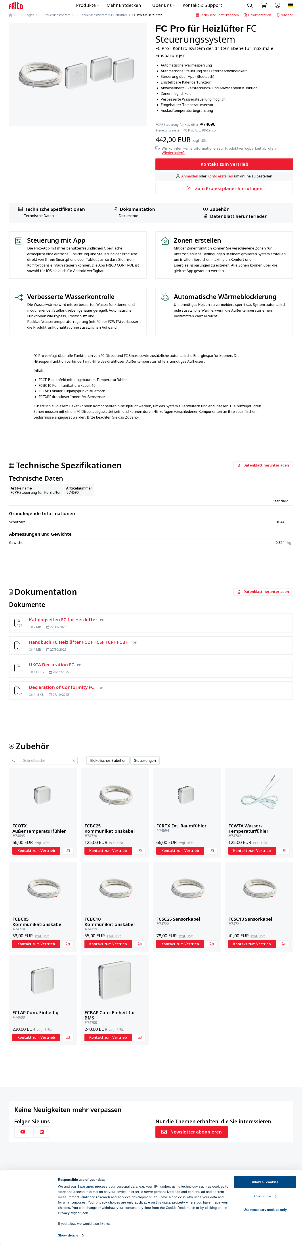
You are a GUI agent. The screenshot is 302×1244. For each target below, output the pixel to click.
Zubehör (286, 15)
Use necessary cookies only (265, 1210)
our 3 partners (82, 1186)
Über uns (162, 5)
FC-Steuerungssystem (55, 15)
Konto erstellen (220, 176)
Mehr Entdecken (124, 5)
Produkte (86, 5)
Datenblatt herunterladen (239, 216)
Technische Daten (39, 216)
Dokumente (128, 216)
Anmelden (189, 176)
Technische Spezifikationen (219, 15)
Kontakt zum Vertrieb (224, 164)
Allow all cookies (265, 1182)
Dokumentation (259, 15)
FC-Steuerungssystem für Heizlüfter (101, 15)
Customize (262, 1196)
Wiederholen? (173, 153)
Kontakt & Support (202, 5)
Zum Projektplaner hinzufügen (228, 188)
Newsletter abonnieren (196, 1132)
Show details (68, 1235)
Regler (29, 15)
